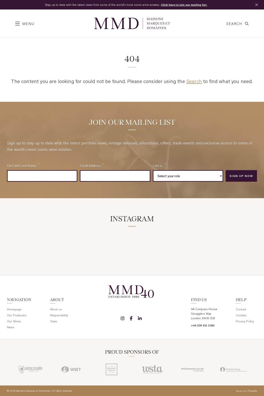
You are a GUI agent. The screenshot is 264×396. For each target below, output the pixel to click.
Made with (246, 391)
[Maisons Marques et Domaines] (132, 23)
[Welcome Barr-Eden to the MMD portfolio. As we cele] (26, 243)
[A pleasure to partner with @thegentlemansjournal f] (153, 243)
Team (53, 321)
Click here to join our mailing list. (184, 5)
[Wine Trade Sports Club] (30, 369)
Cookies (241, 315)
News (11, 327)
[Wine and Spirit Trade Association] (152, 369)
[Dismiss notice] (256, 4)
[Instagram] (122, 318)
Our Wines (14, 321)
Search (194, 81)
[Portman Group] (234, 369)
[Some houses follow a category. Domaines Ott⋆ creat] (110, 243)
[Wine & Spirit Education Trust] (71, 369)
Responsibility (59, 315)
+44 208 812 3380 (203, 325)
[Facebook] (131, 318)
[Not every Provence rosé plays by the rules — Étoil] (68, 243)
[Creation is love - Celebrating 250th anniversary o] (195, 243)
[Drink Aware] (193, 369)
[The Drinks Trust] (112, 369)
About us (56, 309)
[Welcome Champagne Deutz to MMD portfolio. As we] (237, 243)
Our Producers (17, 315)
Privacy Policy (245, 321)
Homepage (14, 309)
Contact (241, 309)
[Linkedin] (140, 318)
